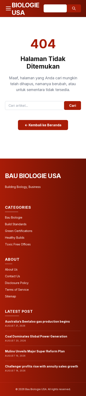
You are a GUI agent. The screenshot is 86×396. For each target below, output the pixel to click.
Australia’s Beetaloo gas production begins (37, 321)
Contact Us (12, 276)
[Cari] (74, 8)
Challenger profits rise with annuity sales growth (41, 366)
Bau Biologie (13, 217)
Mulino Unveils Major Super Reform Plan (35, 351)
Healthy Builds (14, 237)
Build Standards (16, 224)
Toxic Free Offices (18, 244)
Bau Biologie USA (33, 176)
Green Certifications (18, 231)
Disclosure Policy (17, 283)
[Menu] (8, 8)
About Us (11, 269)
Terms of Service (17, 289)
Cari (72, 105)
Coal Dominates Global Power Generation (36, 336)
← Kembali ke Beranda (43, 125)
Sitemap (10, 296)
